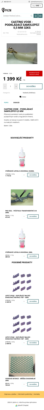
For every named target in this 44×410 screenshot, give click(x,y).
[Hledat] (31, 16)
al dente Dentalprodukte (35, 32)
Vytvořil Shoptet (23, 405)
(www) (39, 34)
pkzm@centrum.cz (36, 2)
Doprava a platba (10, 394)
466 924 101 (7, 2)
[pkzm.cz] (22, 10)
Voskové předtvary (29, 93)
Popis (6, 102)
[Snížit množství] (27, 176)
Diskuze (16, 102)
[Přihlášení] (36, 16)
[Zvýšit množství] (27, 174)
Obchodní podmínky (25, 394)
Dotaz (24, 97)
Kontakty (37, 394)
